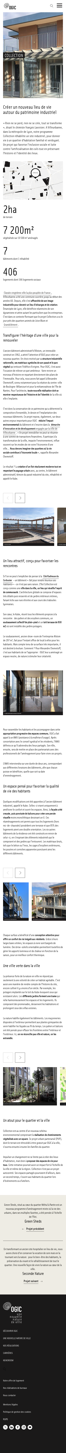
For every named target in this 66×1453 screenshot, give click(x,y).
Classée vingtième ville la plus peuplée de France (27, 292)
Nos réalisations (11, 1345)
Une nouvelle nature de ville (17, 1338)
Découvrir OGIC (10, 1330)
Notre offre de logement (13, 1380)
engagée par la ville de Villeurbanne (31, 428)
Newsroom (8, 1360)
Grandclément (10, 324)
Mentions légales (10, 1404)
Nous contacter (9, 1395)
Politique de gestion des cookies (17, 1411)
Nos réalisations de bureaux (15, 1387)
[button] (20, 498)
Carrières (8, 1352)
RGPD (5, 1419)
